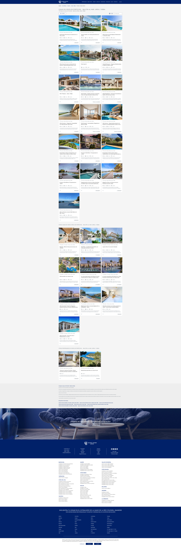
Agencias (98, 1)
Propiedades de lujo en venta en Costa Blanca (109, 481)
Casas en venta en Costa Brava (85, 476)
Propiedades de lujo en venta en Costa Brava (87, 483)
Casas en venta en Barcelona (63, 469)
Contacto (115, 1)
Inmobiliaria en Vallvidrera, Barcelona (64, 467)
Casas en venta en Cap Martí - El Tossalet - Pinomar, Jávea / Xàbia (69, 402)
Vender (94, 1)
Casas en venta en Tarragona (63, 477)
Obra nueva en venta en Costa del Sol (64, 486)
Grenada (76, 525)
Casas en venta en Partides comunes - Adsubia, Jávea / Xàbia (89, 402)
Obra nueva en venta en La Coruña (85, 495)
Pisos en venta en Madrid (84, 467)
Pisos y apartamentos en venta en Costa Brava (87, 477)
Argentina (60, 518)
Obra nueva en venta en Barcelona (64, 472)
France (76, 523)
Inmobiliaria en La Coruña (84, 488)
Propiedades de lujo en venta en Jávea (108, 483)
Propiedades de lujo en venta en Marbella (65, 491)
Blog (112, 1)
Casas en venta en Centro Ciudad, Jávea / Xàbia (66, 404)
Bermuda (60, 523)
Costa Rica (76, 516)
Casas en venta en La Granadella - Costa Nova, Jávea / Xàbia (68, 405)
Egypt (76, 521)
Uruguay (108, 527)
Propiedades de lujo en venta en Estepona (65, 492)
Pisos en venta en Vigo (83, 492)
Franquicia (108, 1)
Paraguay (92, 523)
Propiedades (84, 1)
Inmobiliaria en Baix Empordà (84, 475)
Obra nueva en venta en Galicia (85, 489)
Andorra (60, 516)
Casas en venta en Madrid (84, 466)
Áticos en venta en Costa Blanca (107, 474)
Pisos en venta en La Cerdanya (106, 502)
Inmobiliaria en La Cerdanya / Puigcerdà (108, 500)
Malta (92, 518)
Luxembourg (93, 516)
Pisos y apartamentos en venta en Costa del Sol (66, 483)
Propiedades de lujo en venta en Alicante (108, 482)
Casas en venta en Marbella (63, 487)
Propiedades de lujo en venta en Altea (107, 484)
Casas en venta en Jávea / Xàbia (107, 476)
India (75, 527)
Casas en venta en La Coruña (84, 497)
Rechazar (89, 543)
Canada (60, 529)
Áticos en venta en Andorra (106, 495)
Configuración (82, 543)
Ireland (76, 529)
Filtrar (63, 13)
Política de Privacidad (114, 452)
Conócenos (103, 1)
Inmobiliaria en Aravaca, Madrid (85, 463)
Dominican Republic (78, 519)
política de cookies (99, 541)
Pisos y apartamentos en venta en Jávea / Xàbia (109, 477)
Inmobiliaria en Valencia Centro (63, 497)
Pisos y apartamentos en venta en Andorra (108, 494)
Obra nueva (89, 1)
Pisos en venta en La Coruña (84, 496)
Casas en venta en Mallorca (106, 488)
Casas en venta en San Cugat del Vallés (108, 466)
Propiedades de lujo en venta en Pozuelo (86, 470)
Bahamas (60, 521)
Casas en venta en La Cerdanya (107, 501)
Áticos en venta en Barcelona (63, 471)
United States (109, 525)
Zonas (98, 451)
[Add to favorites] (60, 42)
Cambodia (60, 527)
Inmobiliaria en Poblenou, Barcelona (64, 468)
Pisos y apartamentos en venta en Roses (86, 481)
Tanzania (108, 516)
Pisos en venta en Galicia (84, 491)
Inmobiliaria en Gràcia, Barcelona (64, 466)
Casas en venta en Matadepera (106, 467)
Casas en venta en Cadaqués (84, 482)
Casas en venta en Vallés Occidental (107, 463)
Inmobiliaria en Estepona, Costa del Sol (65, 481)
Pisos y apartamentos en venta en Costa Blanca (109, 473)
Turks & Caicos (109, 519)
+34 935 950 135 (66, 448)
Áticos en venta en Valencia (63, 501)
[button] (81, 5)
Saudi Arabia (93, 527)
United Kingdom (109, 523)
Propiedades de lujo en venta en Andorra (108, 496)
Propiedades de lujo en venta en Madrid (86, 469)
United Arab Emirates (110, 521)
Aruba (60, 519)
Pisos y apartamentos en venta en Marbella (65, 488)
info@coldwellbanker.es (67, 452)
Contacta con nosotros (90, 425)
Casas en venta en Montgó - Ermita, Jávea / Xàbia (85, 405)
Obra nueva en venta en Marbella (64, 489)
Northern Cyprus (93, 521)
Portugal (92, 525)
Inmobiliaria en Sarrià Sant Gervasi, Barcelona (66, 463)
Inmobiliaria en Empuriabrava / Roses (86, 474)
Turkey (108, 518)
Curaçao (76, 518)
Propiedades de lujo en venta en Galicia (86, 498)
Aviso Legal (114, 451)
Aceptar (97, 543)
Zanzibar (108, 532)
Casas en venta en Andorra (106, 493)
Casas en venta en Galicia (84, 490)
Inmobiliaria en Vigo (83, 487)
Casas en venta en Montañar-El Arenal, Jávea (106, 402)
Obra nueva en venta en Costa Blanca (107, 475)
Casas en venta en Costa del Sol (64, 482)
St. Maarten (93, 532)
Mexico (92, 519)
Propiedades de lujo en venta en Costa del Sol (66, 490)
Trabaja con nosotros (82, 453)
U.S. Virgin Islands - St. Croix (111, 529)
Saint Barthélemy (94, 529)
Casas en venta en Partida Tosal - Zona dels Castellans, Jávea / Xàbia (97, 404)
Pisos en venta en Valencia (63, 500)
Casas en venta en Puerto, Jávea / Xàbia (80, 404)
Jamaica (76, 532)
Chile (59, 532)
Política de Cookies (114, 453)
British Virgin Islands (62, 525)
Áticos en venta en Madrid (84, 468)
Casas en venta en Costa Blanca (107, 472)
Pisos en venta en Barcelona (63, 470)
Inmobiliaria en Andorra (105, 492)
